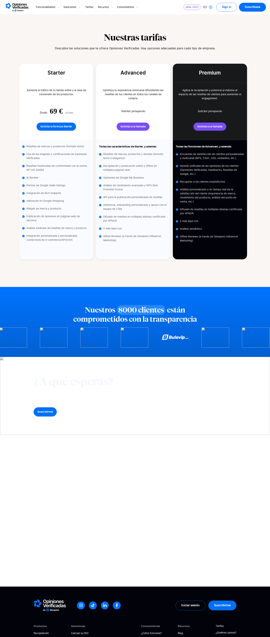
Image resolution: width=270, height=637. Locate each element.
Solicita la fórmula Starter (56, 126)
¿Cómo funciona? (151, 633)
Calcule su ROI (80, 633)
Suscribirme (45, 412)
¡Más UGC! (192, 7)
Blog (180, 633)
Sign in (226, 7)
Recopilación (41, 633)
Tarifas (89, 7)
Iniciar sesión (190, 605)
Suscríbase (252, 7)
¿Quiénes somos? (226, 632)
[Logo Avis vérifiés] (17, 7)
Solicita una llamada (133, 126)
